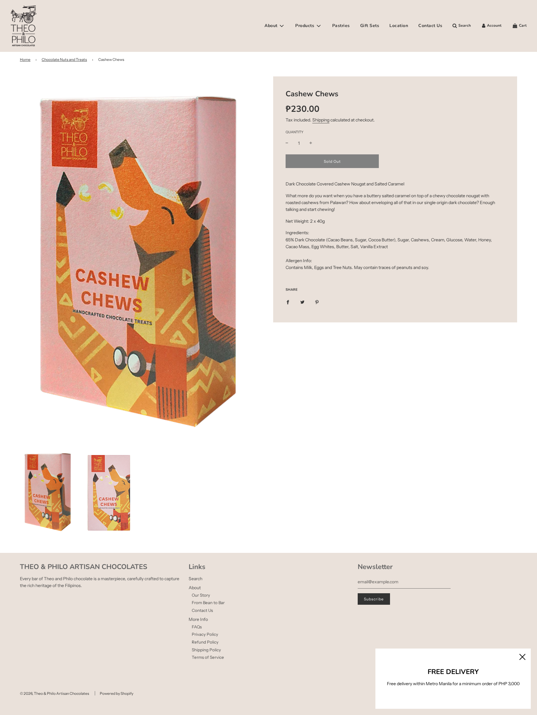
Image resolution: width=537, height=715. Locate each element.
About (195, 587)
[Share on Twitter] (302, 302)
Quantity (294, 132)
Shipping (320, 120)
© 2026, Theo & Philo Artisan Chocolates (54, 693)
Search (195, 578)
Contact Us (430, 26)
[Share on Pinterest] (317, 302)
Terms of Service (208, 657)
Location (398, 26)
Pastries (341, 26)
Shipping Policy (206, 649)
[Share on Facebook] (288, 302)
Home (25, 59)
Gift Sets (369, 26)
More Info (198, 619)
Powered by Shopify (116, 693)
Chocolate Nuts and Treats (64, 59)
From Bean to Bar (208, 602)
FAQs (197, 626)
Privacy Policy (205, 634)
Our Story (201, 595)
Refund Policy (205, 642)
